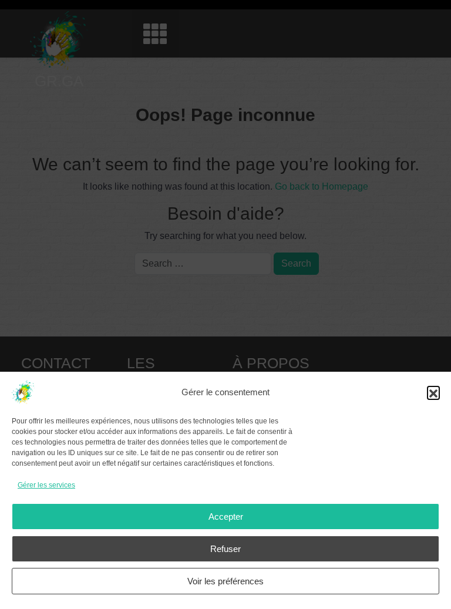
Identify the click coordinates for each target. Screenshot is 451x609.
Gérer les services (46, 485)
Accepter (225, 516)
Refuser (225, 549)
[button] (433, 392)
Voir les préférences (225, 581)
